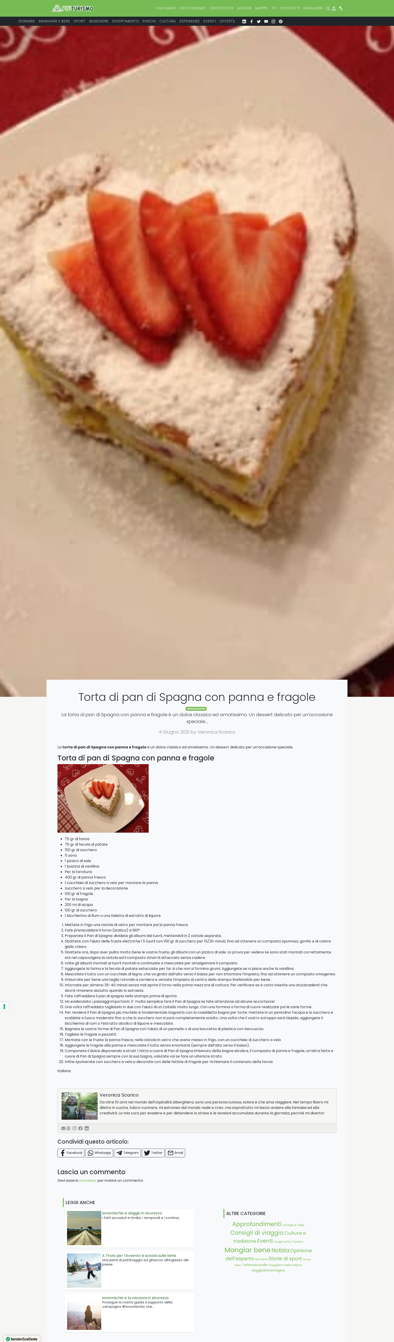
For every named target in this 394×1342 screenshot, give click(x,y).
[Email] (63, 1128)
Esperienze (189, 21)
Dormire (26, 21)
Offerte (227, 21)
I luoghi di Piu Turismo (288, 1242)
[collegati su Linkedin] (244, 21)
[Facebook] (80, 1128)
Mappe (261, 8)
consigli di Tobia (293, 1225)
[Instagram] (75, 1128)
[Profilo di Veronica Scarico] (79, 1106)
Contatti (290, 8)
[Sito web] (68, 1128)
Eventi (209, 21)
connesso (87, 1180)
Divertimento (125, 21)
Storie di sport (285, 1258)
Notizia (280, 1250)
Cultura (167, 21)
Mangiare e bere (54, 21)
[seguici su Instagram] (273, 21)
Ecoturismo (193, 8)
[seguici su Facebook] (251, 21)
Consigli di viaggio (256, 1233)
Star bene (261, 1259)
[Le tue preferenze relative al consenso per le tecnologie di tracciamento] (4, 1006)
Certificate (222, 8)
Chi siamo (166, 8)
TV (273, 8)
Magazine (313, 8)
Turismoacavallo (255, 1265)
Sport (80, 21)
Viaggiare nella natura (285, 1265)
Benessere (99, 21)
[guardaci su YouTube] (266, 21)
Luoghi (244, 8)
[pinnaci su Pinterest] (280, 21)
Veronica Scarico (119, 1095)
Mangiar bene (196, 708)
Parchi (149, 21)
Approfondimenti (257, 1224)
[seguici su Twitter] (258, 21)
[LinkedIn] (87, 1128)
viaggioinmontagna (268, 1270)
